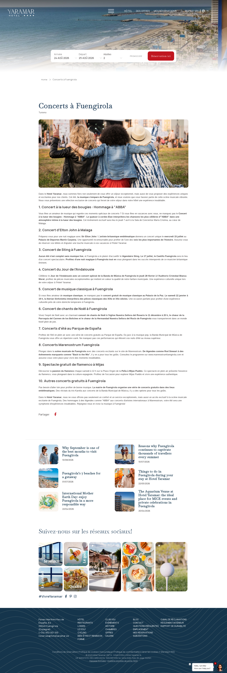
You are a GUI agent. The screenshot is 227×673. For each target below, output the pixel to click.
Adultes (107, 54)
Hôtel (128, 11)
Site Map (165, 651)
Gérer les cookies (150, 651)
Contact (138, 622)
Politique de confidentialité (127, 651)
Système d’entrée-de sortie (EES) (122, 660)
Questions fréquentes (146, 626)
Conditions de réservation (64, 651)
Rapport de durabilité (173, 626)
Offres (109, 632)
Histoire (110, 626)
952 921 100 (191, 11)
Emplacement (140, 629)
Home (44, 79)
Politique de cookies (88, 651)
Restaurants (85, 622)
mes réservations (165, 11)
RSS (173, 651)
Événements (112, 622)
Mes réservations (143, 632)
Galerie (109, 635)
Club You (110, 619)
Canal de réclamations (174, 619)
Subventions (140, 635)
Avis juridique (106, 651)
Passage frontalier (97, 660)
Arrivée (58, 54)
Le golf (82, 629)
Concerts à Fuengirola (65, 79)
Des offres (143, 11)
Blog (136, 619)
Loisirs (81, 626)
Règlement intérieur (172, 622)
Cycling (82, 632)
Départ (83, 54)
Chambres (111, 629)
